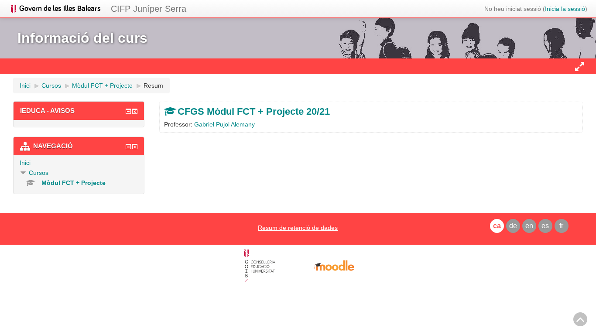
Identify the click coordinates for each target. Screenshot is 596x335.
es (545, 225)
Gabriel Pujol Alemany (224, 124)
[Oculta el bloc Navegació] (128, 146)
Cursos (38, 172)
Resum (153, 85)
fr (561, 225)
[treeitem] (79, 162)
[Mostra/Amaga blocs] (579, 66)
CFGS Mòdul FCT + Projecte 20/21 (254, 111)
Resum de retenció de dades (298, 227)
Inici (25, 162)
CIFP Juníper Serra (148, 9)
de (513, 225)
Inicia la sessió (565, 8)
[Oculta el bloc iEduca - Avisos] (128, 111)
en (529, 225)
